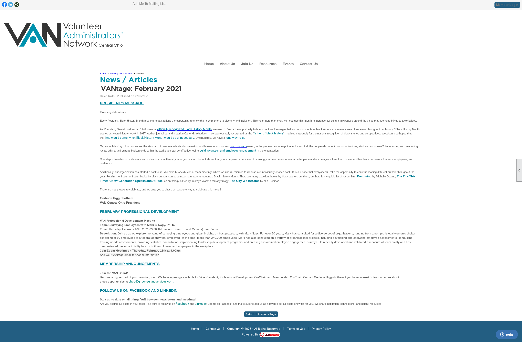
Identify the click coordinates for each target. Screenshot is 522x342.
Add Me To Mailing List (149, 3)
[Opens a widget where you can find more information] (506, 335)
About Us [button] (227, 64)
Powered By (250, 334)
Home (209, 64)
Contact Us (309, 64)
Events (288, 64)
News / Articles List (121, 73)
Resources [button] (267, 64)
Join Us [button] (247, 64)
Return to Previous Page (261, 314)
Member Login (507, 5)
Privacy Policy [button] (321, 328)
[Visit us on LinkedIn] (10, 4)
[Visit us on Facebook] (4, 4)
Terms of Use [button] (296, 328)
